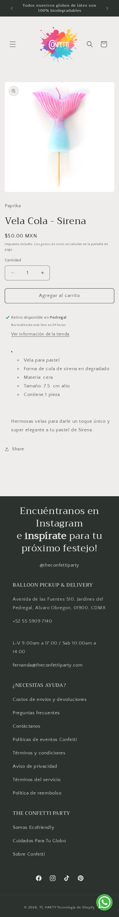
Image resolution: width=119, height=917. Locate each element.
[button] (13, 44)
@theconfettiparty (59, 565)
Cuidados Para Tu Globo (39, 840)
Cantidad (13, 260)
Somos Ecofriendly (34, 827)
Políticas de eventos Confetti (45, 739)
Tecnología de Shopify (76, 907)
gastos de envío (53, 244)
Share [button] (18, 449)
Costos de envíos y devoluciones (50, 699)
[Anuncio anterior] (12, 8)
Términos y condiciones (39, 753)
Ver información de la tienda (40, 334)
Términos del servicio (37, 779)
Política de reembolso (37, 793)
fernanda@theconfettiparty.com (48, 665)
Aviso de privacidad (35, 766)
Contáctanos (27, 726)
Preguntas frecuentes (36, 713)
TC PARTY (47, 907)
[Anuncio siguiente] (107, 8)
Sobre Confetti (29, 854)
